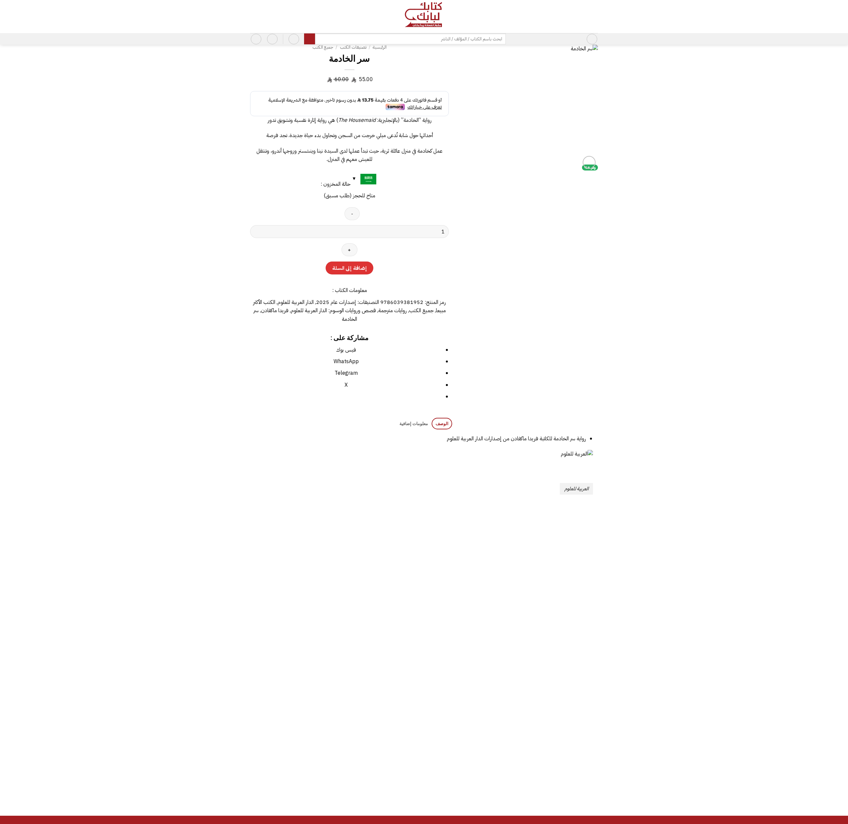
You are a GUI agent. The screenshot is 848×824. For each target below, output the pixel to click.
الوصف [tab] (442, 423)
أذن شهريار (557, 627)
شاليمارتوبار (292, 775)
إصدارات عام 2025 (336, 302)
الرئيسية (380, 47)
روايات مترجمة (392, 311)
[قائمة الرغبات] (272, 39)
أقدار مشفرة (381, 627)
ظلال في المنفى (292, 627)
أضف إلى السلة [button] (557, 650)
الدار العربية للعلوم (296, 302)
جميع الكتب (322, 47)
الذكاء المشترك (557, 775)
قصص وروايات (360, 311)
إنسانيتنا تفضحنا (469, 775)
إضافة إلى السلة (349, 268)
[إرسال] (309, 39)
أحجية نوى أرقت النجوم (380, 775)
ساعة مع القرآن (469, 627)
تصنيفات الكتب (353, 47)
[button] (592, 39)
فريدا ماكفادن (275, 311)
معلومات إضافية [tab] (413, 423)
